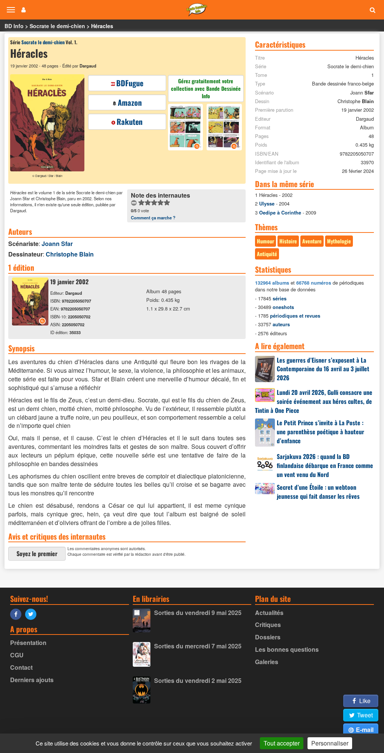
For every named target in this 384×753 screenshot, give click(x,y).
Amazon (130, 102)
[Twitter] (32, 613)
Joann (57, 243)
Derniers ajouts (32, 679)
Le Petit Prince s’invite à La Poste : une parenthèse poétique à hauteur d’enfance (320, 431)
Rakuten (129, 121)
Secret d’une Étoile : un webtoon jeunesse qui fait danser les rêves (318, 492)
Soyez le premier (36, 553)
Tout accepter (282, 743)
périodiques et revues (295, 315)
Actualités (269, 612)
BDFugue (129, 82)
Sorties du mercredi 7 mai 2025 (198, 646)
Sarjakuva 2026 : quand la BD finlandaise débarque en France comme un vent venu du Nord (325, 465)
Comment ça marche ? (153, 217)
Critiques (268, 624)
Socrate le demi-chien (57, 26)
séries (279, 298)
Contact (21, 667)
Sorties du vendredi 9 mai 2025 (198, 612)
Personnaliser (329, 743)
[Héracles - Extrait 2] (223, 128)
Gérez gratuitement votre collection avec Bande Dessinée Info (206, 88)
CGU (17, 655)
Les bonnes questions (287, 649)
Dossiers (267, 637)
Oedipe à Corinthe (280, 212)
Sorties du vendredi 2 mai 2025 (198, 680)
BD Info (14, 26)
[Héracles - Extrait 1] (186, 128)
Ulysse (266, 203)
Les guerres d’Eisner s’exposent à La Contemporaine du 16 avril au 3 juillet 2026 (323, 369)
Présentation (28, 642)
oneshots (283, 307)
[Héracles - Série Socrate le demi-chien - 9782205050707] (30, 323)
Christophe (70, 254)
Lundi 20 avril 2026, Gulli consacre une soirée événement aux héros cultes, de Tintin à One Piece (313, 401)
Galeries (266, 661)
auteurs (281, 324)
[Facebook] (17, 613)
